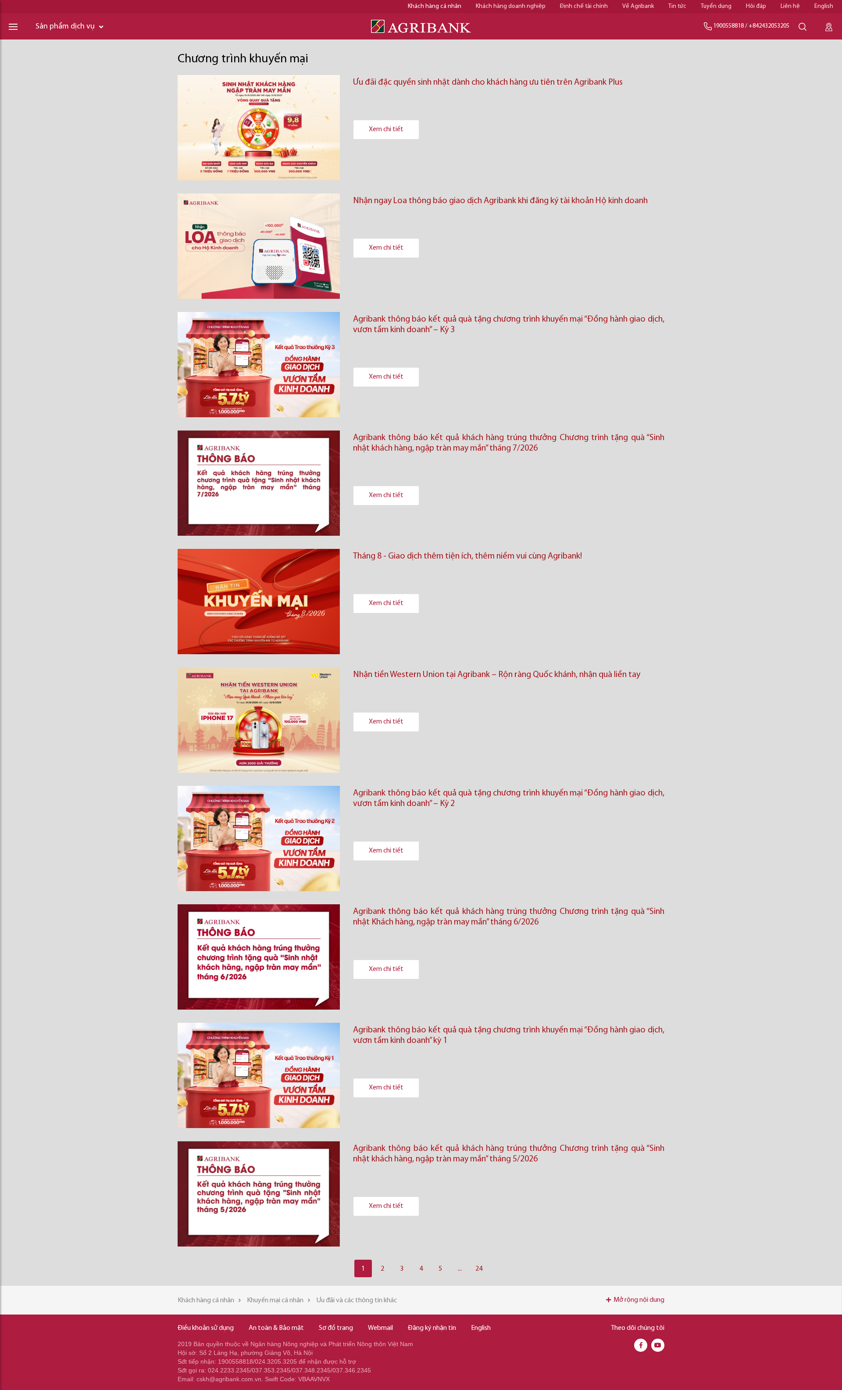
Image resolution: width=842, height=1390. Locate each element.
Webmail (380, 1328)
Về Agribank (638, 6)
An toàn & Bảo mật (276, 1328)
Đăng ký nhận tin (432, 1328)
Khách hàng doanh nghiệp (511, 6)
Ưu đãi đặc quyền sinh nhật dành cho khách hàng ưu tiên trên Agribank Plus (488, 82)
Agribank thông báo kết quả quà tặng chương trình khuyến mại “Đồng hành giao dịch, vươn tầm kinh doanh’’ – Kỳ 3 (508, 324)
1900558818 (728, 26)
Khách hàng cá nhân (434, 6)
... (460, 1268)
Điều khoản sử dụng (206, 1328)
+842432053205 (769, 26)
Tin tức (677, 6)
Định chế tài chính (584, 6)
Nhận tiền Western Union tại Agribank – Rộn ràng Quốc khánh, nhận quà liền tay (496, 674)
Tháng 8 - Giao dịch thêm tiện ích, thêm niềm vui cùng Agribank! (467, 556)
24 (478, 1268)
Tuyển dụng (716, 6)
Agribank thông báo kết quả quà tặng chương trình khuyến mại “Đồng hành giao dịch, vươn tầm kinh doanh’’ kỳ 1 (508, 1035)
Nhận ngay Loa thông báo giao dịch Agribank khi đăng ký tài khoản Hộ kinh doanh (500, 201)
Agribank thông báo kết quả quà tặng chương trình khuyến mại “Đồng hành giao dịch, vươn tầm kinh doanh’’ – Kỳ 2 (508, 798)
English (823, 6)
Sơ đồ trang (336, 1328)
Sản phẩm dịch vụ (65, 27)
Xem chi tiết (386, 129)
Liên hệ (790, 6)
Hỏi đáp (756, 6)
